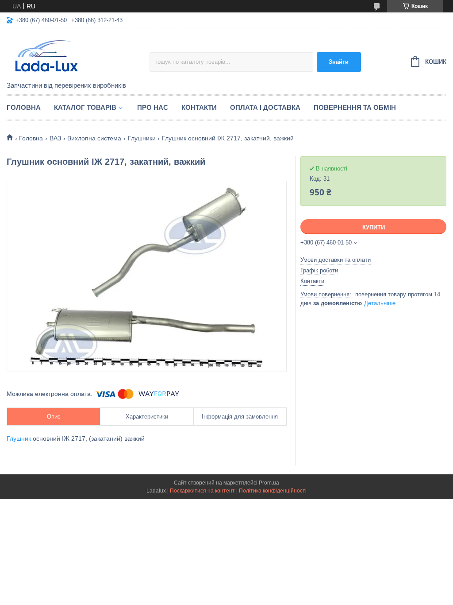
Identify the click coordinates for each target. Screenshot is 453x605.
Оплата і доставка (265, 107)
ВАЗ (55, 138)
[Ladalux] (78, 56)
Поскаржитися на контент (202, 491)
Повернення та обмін (355, 107)
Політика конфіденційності (273, 491)
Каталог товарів (85, 107)
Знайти (339, 61)
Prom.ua (269, 483)
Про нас (152, 107)
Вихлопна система (94, 138)
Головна (24, 107)
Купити (373, 227)
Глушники (142, 138)
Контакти (199, 107)
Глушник (19, 438)
